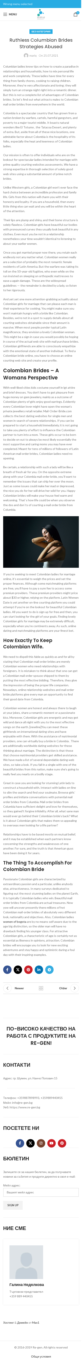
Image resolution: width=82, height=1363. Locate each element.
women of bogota (14, 921)
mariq (33, 55)
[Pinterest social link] (28, 969)
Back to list (41, 988)
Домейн (22, 1322)
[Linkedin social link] (39, 969)
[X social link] (18, 969)
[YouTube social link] (51, 1143)
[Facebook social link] (7, 969)
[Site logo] (41, 14)
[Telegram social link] (49, 969)
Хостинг (8, 1322)
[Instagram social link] (41, 1143)
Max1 (35, 1322)
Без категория (41, 31)
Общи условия (41, 1356)
